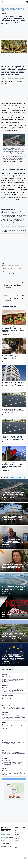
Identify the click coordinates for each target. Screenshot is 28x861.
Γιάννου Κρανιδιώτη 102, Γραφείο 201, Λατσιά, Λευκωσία (7, 839)
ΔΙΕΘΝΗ (4, 722)
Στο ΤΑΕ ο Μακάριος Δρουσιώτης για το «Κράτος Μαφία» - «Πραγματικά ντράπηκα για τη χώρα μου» (13, 542)
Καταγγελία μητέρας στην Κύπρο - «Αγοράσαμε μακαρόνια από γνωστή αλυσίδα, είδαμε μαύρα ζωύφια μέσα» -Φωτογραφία (12, 221)
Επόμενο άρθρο (7, 293)
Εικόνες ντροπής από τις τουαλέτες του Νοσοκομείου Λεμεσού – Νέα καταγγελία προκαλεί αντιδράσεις (13, 383)
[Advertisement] (14, 251)
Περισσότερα (14, 778)
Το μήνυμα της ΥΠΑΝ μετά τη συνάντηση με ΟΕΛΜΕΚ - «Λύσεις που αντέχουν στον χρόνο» (13, 566)
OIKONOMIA (17, 834)
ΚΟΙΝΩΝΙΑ (4, 674)
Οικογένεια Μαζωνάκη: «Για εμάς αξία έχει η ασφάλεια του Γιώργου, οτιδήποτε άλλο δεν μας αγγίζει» (14, 284)
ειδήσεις (17, 199)
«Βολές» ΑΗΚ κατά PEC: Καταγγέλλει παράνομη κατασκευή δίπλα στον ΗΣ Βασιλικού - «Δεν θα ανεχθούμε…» (13, 717)
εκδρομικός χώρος (19, 265)
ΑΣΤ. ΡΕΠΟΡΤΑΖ (18, 836)
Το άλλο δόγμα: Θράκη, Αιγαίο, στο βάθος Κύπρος (14, 613)
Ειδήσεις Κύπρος (11, 268)
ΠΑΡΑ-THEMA (8, 7)
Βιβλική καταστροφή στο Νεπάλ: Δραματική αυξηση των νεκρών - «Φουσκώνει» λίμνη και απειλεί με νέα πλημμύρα (13, 150)
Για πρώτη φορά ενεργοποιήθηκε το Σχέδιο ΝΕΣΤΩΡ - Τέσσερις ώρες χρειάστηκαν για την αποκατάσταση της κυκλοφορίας (14, 635)
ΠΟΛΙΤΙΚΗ (4, 768)
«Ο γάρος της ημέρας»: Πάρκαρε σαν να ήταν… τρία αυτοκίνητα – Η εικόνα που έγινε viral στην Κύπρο (13, 437)
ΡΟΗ (7, 669)
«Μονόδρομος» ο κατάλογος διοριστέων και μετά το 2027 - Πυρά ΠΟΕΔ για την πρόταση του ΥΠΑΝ (13, 744)
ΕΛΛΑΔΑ (17, 845)
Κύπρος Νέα (20, 268)
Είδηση (3, 271)
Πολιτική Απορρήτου (5, 854)
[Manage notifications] (25, 858)
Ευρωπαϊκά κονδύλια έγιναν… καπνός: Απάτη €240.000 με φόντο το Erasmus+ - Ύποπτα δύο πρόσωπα (13, 659)
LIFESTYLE (17, 840)
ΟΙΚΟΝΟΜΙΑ (5, 712)
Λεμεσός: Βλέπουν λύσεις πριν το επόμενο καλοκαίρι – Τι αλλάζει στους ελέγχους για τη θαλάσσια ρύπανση (13, 588)
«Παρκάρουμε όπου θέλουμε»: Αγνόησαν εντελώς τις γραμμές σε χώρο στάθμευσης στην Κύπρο (14, 215)
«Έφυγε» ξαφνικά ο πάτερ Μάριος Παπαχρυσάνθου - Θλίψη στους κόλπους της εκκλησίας (14, 211)
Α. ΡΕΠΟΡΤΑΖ (5, 685)
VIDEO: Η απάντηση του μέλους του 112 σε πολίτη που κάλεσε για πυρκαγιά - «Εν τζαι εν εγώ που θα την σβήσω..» (14, 297)
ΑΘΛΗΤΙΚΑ (17, 843)
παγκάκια (11, 265)
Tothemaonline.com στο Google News (18, 197)
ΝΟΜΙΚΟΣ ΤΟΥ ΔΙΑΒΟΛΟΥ (8, 695)
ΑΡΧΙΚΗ (16, 830)
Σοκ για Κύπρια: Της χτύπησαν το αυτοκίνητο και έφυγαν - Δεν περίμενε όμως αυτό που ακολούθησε (13, 225)
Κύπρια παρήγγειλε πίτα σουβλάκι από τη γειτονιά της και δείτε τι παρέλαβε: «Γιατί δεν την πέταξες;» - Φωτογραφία (14, 230)
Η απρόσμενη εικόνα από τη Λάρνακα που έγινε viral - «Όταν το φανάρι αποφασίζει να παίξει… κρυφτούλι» (13, 465)
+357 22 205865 (6, 841)
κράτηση (4, 268)
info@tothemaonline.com (6, 846)
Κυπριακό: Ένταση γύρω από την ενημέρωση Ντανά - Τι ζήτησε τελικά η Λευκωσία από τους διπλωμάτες (13, 518)
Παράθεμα (4, 265)
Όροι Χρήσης (3, 851)
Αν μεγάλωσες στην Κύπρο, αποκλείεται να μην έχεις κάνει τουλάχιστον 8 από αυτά (12, 356)
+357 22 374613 (6, 843)
